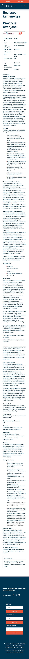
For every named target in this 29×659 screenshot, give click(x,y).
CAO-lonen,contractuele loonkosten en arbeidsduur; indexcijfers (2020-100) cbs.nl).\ (16, 523)
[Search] (21, 5)
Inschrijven (20, 1)
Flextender (6, 643)
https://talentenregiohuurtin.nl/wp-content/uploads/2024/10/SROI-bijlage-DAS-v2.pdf (16, 504)
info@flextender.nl (10, 647)
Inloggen (8, 1)
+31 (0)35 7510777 (17, 645)
